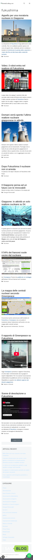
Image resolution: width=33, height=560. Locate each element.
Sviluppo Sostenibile (8, 537)
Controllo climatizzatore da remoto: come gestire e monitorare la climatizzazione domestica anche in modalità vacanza (14, 460)
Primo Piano (6, 529)
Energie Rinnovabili (9, 192)
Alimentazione (7, 490)
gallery (5, 515)
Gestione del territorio (9, 518)
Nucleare (6, 56)
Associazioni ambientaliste (10, 496)
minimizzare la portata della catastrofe (19, 50)
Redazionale (6, 531)
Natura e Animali (8, 384)
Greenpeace (7, 277)
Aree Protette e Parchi (9, 493)
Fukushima (14, 44)
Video (4, 540)
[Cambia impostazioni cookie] (3, 556)
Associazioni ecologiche (9, 499)
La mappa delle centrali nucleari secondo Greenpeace (14, 293)
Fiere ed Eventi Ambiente (10, 512)
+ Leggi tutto (16, 440)
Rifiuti (4, 534)
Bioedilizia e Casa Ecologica (11, 504)
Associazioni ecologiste (9, 501)
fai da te (5, 510)
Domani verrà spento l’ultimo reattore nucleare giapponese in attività (16, 118)
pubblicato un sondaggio (24, 277)
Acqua (4, 488)
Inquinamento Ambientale (11, 326)
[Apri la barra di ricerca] (24, 3)
